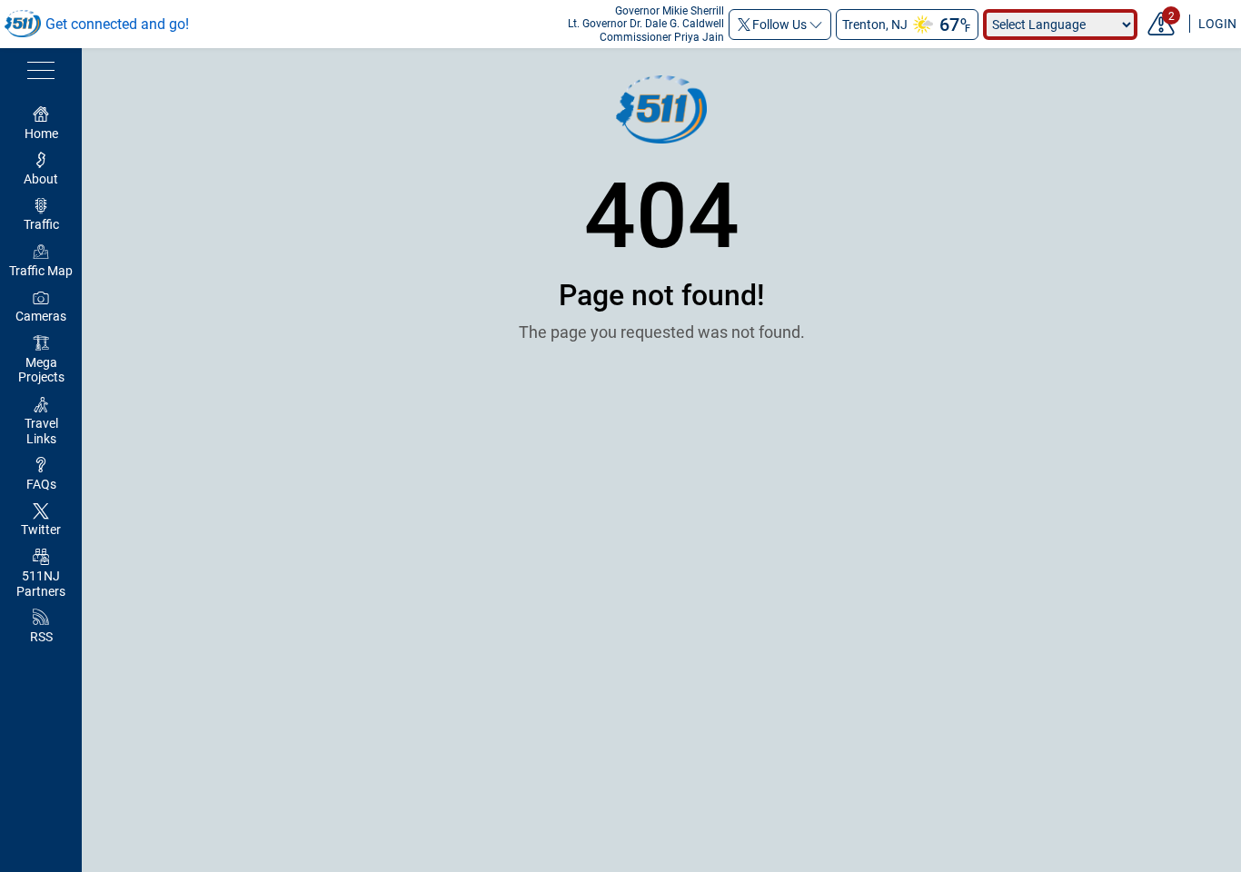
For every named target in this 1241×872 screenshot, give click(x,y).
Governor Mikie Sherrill (669, 11)
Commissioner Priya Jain (662, 37)
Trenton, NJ (875, 24)
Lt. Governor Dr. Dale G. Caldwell (646, 23)
